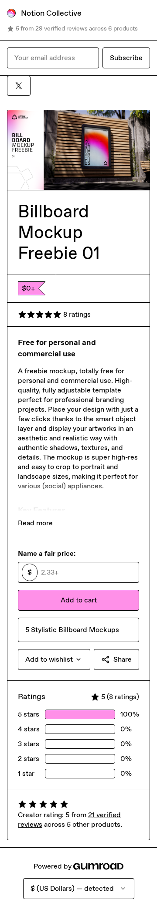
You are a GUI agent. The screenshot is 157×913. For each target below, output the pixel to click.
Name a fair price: (46, 553)
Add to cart (79, 600)
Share (122, 659)
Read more (35, 523)
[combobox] (54, 659)
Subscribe (126, 58)
